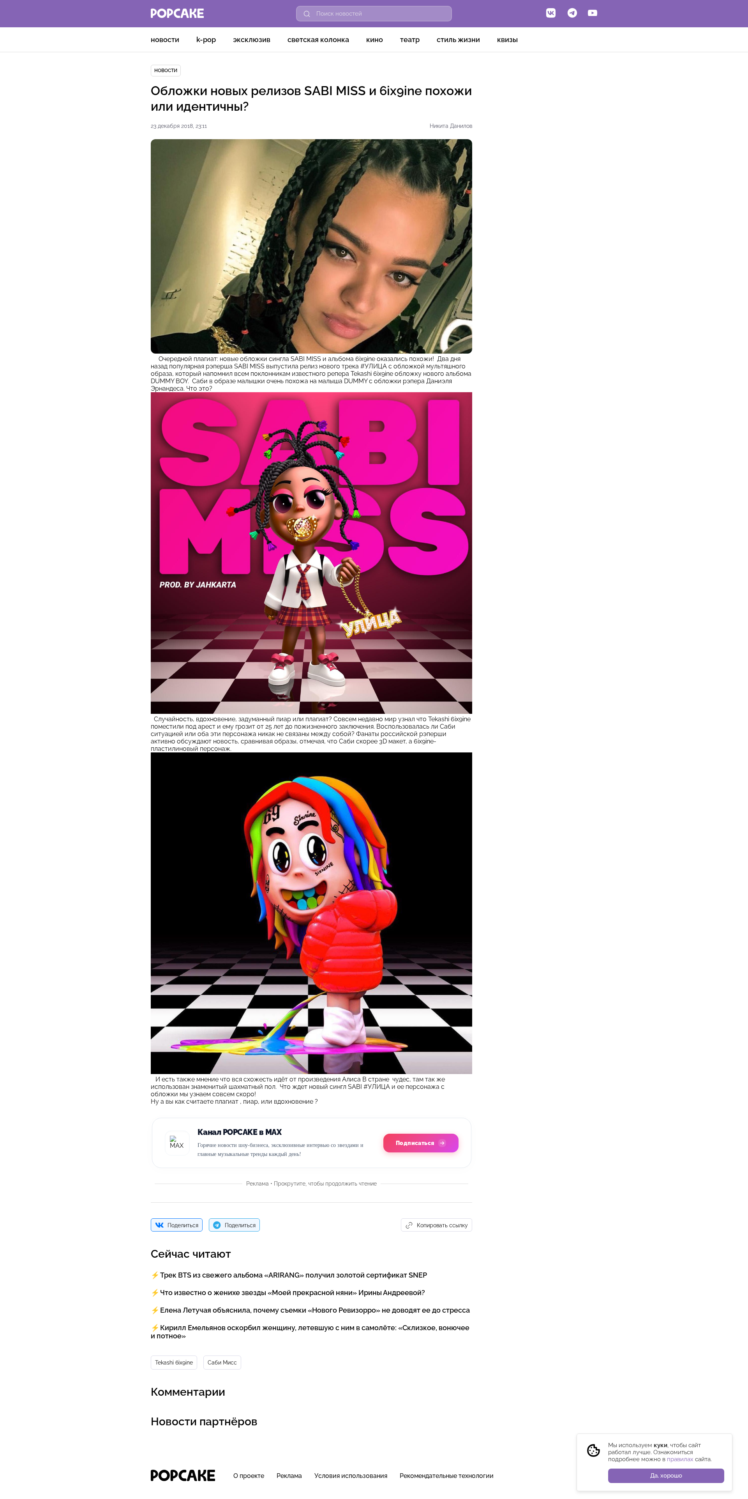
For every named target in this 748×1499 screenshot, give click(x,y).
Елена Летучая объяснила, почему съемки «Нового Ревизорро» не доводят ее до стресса (315, 1310)
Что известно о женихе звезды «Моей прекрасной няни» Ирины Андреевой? (292, 1292)
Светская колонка (318, 39)
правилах (680, 1459)
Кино (374, 39)
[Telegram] (572, 13)
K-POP (206, 39)
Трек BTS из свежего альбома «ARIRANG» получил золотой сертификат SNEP (293, 1275)
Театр (410, 39)
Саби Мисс (222, 1362)
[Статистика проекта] (573, 1479)
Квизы (507, 39)
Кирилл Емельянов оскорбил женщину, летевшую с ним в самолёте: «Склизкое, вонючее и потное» (310, 1332)
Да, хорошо (666, 1475)
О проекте (248, 1476)
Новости (165, 39)
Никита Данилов (451, 126)
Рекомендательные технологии (447, 1476)
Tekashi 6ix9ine (174, 1362)
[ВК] (551, 13)
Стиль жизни (458, 39)
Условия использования (350, 1476)
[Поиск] (307, 14)
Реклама (289, 1476)
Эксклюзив (251, 39)
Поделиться (183, 1225)
